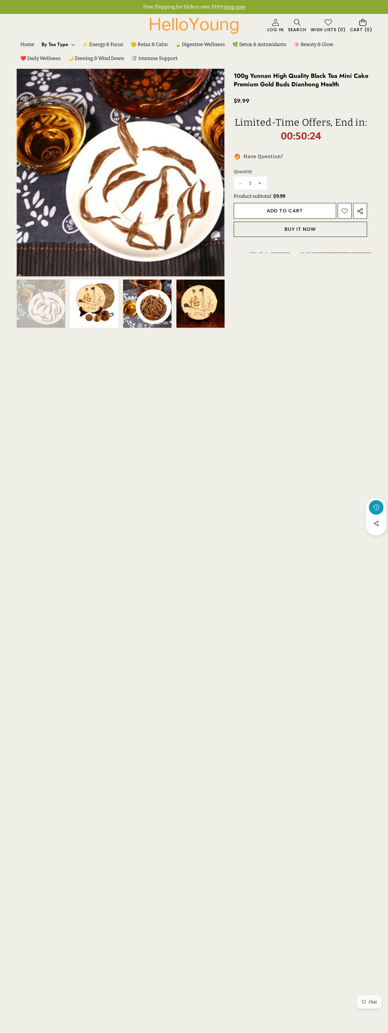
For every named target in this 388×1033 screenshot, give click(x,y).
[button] (297, 26)
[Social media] (376, 523)
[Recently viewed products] (376, 507)
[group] (41, 304)
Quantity (243, 171)
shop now (234, 7)
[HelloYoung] (194, 26)
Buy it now (300, 229)
